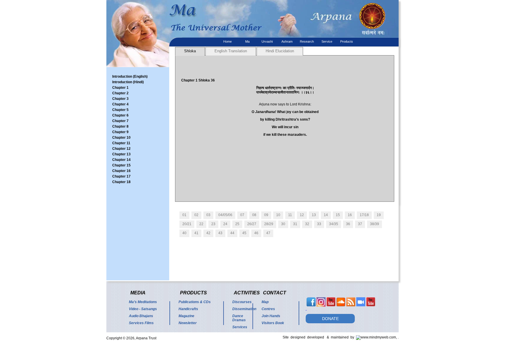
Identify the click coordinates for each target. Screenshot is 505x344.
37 (360, 224)
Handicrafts (188, 309)
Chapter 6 (120, 115)
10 (278, 215)
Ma (247, 41)
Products (346, 41)
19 (379, 215)
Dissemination (244, 309)
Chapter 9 (120, 132)
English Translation (231, 51)
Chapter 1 (120, 88)
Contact (274, 292)
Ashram (287, 41)
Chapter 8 (120, 126)
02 (196, 215)
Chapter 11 (121, 143)
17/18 (364, 215)
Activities (247, 292)
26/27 (251, 224)
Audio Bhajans (141, 316)
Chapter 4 (120, 104)
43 (220, 233)
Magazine (186, 316)
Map (265, 302)
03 (208, 215)
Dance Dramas (239, 318)
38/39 (374, 224)
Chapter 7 (120, 121)
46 (256, 233)
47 (268, 233)
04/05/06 (225, 215)
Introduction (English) (130, 76)
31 (295, 224)
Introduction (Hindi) (128, 82)
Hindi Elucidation (280, 51)
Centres (268, 309)
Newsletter (188, 323)
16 (350, 215)
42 (208, 233)
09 (266, 215)
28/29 (268, 224)
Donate (330, 318)
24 (225, 224)
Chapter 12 (121, 149)
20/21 (186, 224)
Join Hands (271, 316)
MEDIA (138, 292)
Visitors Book (273, 323)
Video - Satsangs (143, 309)
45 (244, 233)
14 (326, 215)
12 (302, 215)
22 (201, 224)
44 (232, 233)
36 (348, 224)
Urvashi (267, 41)
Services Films (141, 323)
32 (307, 224)
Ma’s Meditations (143, 302)
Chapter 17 (121, 176)
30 (283, 224)
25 (237, 224)
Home (227, 41)
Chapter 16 (121, 171)
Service (326, 41)
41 (196, 233)
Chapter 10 (121, 137)
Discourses (242, 302)
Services (239, 327)
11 (290, 215)
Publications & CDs (195, 302)
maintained (340, 337)
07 (242, 215)
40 (184, 233)
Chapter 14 (121, 160)
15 (338, 215)
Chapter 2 (120, 93)
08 (254, 215)
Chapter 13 (121, 154)
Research (307, 41)
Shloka (190, 51)
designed (298, 337)
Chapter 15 (121, 165)
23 (213, 224)
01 (184, 215)
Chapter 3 (120, 99)
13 (314, 215)
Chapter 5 (120, 110)
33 (319, 224)
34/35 (333, 224)
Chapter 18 (121, 182)
